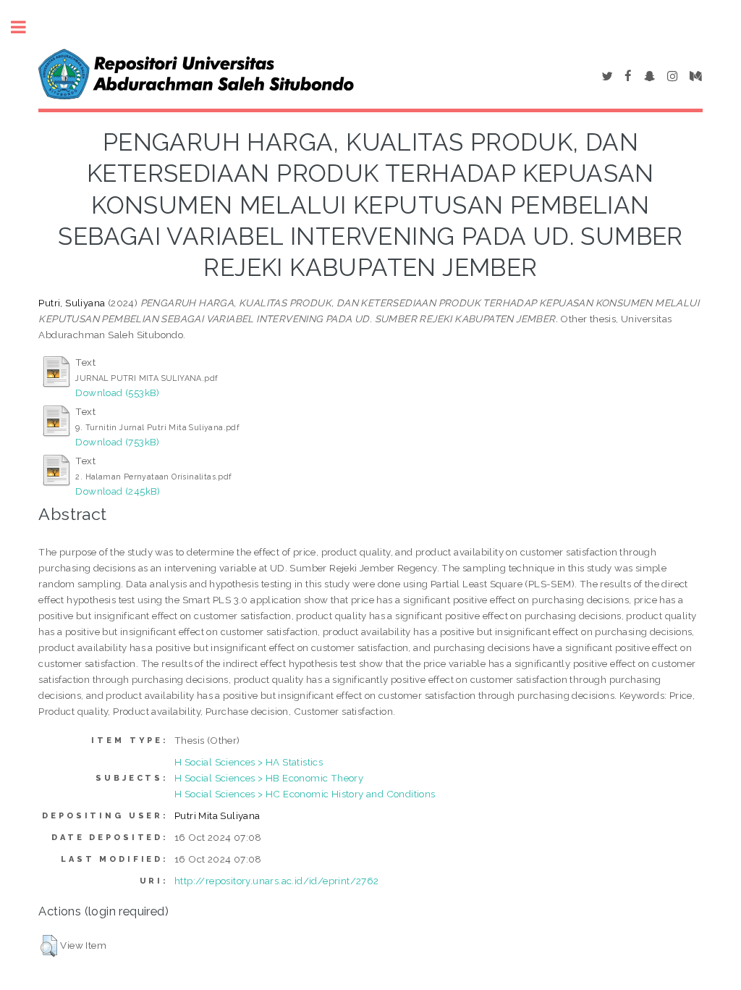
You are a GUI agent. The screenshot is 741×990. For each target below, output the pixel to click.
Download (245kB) (117, 491)
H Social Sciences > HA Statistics (248, 762)
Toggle (26, 27)
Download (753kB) (117, 442)
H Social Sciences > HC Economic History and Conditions (305, 794)
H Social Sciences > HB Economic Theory (268, 778)
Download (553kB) (117, 392)
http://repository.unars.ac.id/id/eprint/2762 (276, 880)
